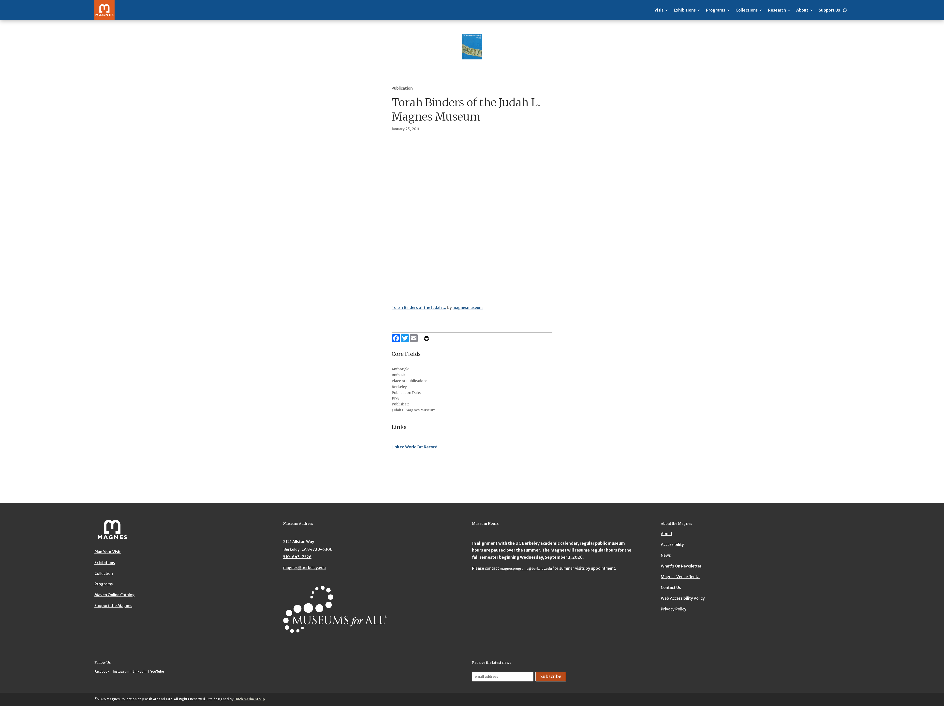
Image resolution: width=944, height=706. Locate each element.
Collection (103, 573)
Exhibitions (685, 10)
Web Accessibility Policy (683, 598)
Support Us (829, 10)
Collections (747, 10)
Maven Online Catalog (114, 594)
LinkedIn (140, 671)
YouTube (157, 671)
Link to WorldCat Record (414, 446)
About (802, 10)
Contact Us (671, 587)
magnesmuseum (468, 307)
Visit (659, 10)
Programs (715, 10)
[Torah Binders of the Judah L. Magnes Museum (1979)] (472, 217)
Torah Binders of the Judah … (419, 307)
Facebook (101, 671)
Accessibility (672, 544)
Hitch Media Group (249, 699)
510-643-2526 (297, 556)
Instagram (121, 671)
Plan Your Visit (107, 551)
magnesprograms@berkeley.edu (526, 569)
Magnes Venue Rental (680, 576)
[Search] (845, 10)
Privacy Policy (673, 609)
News (666, 555)
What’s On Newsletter (681, 566)
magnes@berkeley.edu (304, 567)
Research (777, 10)
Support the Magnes (113, 605)
